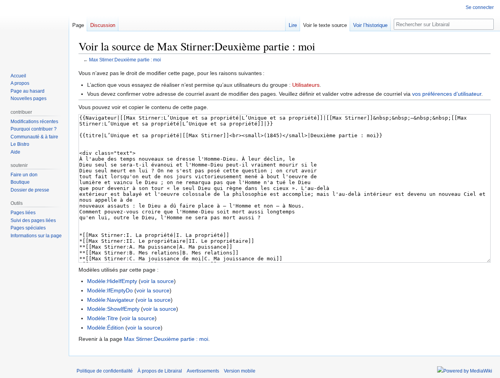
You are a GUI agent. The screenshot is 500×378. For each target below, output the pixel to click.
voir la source (157, 281)
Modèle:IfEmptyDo (110, 290)
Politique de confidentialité (105, 371)
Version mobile (239, 371)
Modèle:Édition (105, 327)
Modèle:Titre (102, 318)
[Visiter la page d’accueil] (34, 31)
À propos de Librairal (160, 371)
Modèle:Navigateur (110, 300)
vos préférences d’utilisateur (446, 94)
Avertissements (203, 371)
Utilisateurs (306, 85)
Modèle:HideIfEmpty (112, 281)
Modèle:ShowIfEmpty (113, 309)
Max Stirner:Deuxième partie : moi (125, 59)
